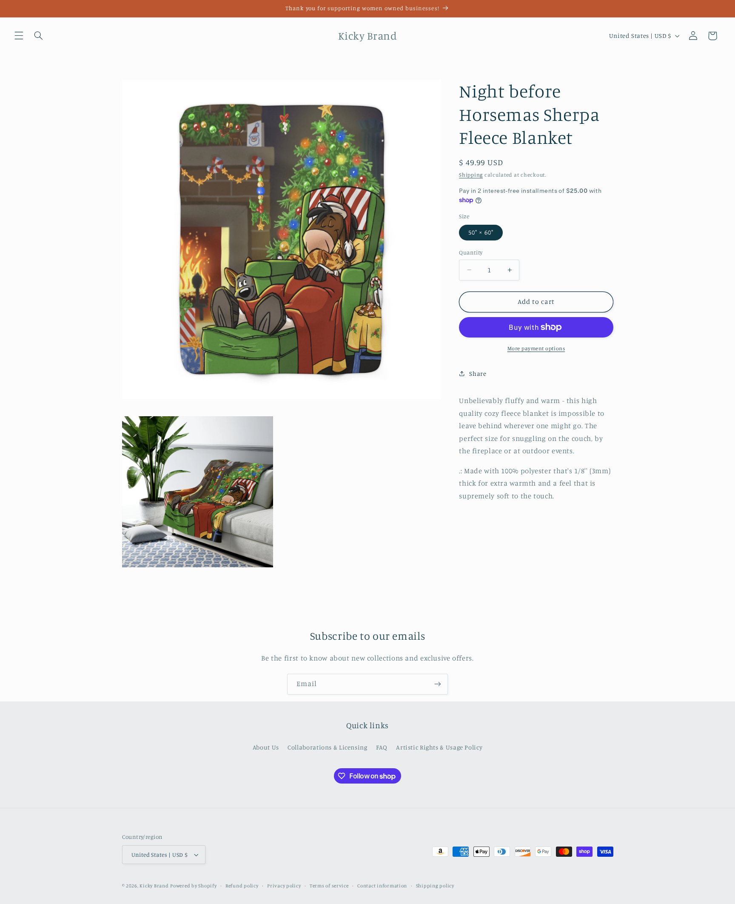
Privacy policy (284, 886)
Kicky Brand (154, 886)
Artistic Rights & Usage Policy (439, 747)
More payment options (536, 348)
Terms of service (329, 886)
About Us (266, 747)
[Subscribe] (437, 684)
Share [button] (477, 373)
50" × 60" (480, 232)
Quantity (470, 252)
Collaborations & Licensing (327, 747)
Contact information (382, 886)
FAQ (381, 747)
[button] (18, 36)
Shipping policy (435, 886)
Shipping (471, 175)
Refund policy (242, 886)
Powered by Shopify (193, 886)
